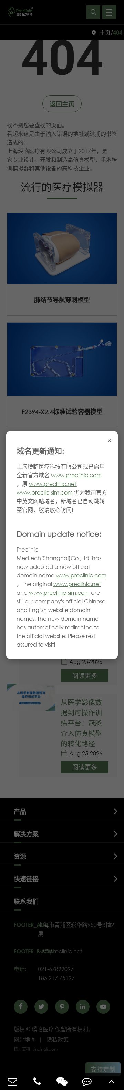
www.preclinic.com (76, 475)
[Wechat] (62, 1081)
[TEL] (37, 1081)
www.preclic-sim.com (45, 492)
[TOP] (111, 1081)
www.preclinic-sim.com (59, 592)
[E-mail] (12, 1081)
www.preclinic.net (52, 483)
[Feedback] (86, 1081)
